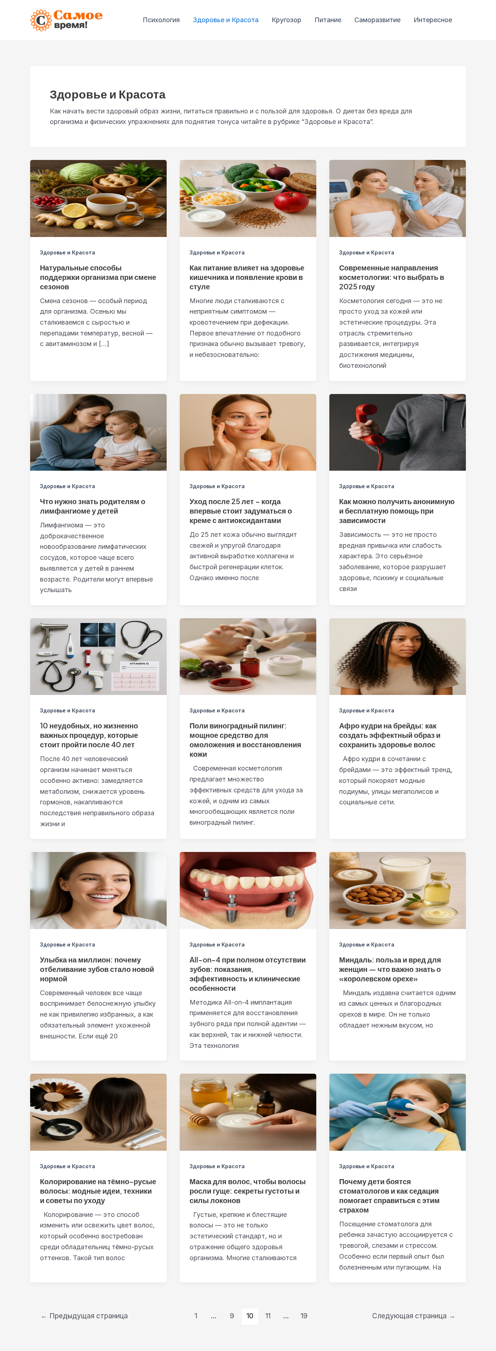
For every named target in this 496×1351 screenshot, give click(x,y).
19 (304, 1315)
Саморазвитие (377, 20)
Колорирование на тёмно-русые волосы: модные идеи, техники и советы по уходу (98, 1191)
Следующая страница (413, 1315)
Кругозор (286, 20)
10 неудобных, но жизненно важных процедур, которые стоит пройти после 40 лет (89, 735)
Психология (161, 20)
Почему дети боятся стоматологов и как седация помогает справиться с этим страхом (389, 1195)
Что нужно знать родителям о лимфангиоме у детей (92, 505)
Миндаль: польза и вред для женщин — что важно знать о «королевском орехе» (390, 969)
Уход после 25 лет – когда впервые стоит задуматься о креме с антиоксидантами (241, 510)
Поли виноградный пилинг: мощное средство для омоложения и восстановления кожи (245, 739)
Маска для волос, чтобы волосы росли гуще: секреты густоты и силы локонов (248, 1191)
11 (268, 1315)
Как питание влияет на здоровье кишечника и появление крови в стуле (247, 277)
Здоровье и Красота (226, 20)
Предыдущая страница (84, 1315)
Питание (327, 20)
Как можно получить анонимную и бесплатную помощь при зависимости (397, 510)
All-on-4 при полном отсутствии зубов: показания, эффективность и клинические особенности (248, 973)
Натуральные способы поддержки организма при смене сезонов (98, 277)
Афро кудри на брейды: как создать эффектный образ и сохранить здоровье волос (389, 735)
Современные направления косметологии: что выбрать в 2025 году (391, 277)
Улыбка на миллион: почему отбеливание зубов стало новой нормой (97, 969)
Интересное (433, 20)
